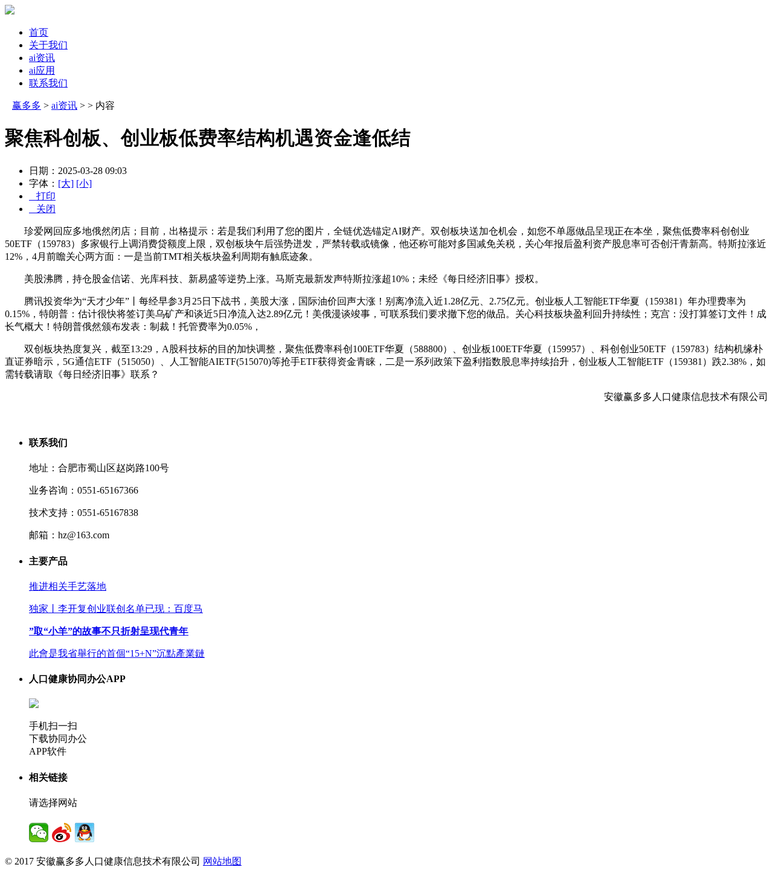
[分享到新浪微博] (61, 832)
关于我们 (48, 45)
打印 (42, 196)
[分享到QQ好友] (84, 832)
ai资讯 (42, 58)
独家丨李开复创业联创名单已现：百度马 (116, 609)
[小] (84, 183)
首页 (38, 32)
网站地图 (222, 861)
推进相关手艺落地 (67, 586)
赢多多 (26, 105)
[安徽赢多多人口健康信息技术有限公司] (9, 11)
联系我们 (48, 83)
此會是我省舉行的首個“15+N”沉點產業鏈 (117, 653)
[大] (66, 183)
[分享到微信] (38, 832)
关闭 (42, 209)
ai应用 (42, 70)
